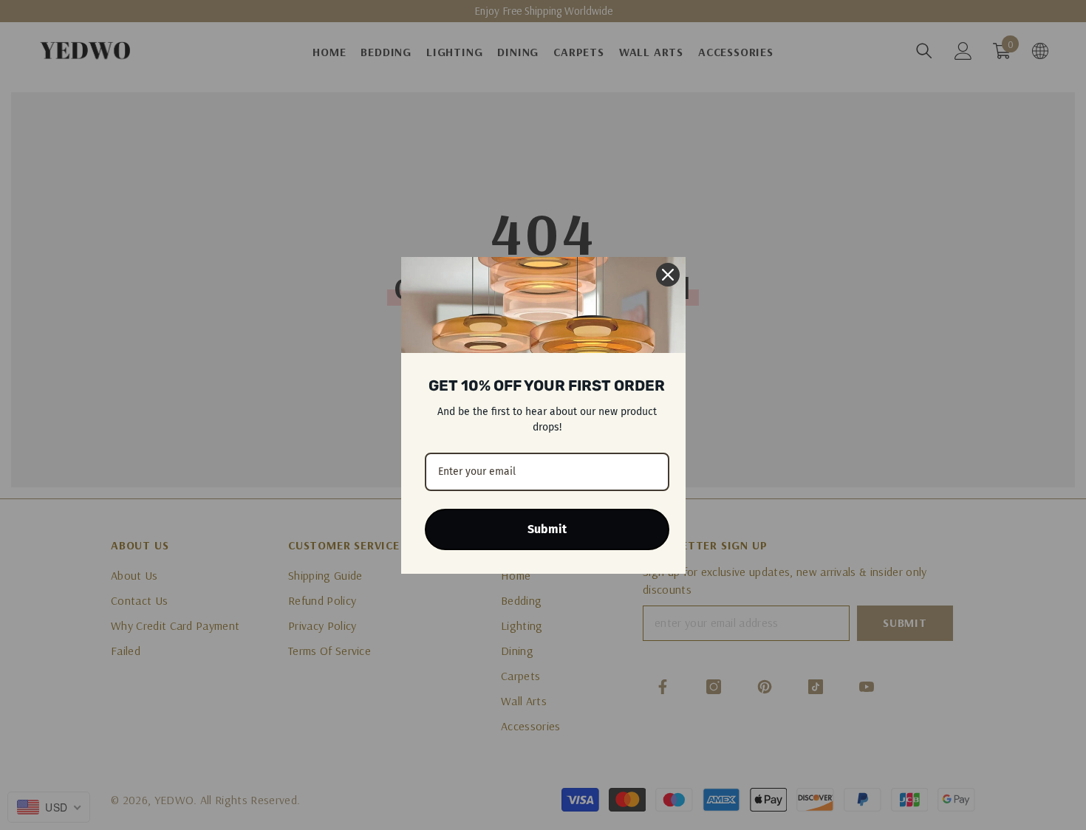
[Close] (668, 274)
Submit (547, 529)
